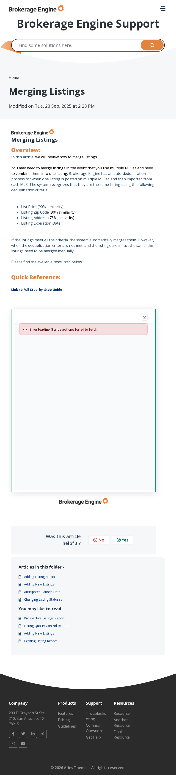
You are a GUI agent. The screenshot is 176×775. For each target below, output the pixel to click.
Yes (125, 540)
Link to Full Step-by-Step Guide (36, 289)
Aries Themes (76, 767)
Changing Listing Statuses (43, 599)
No (101, 540)
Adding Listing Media (39, 576)
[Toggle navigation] (162, 9)
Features (65, 713)
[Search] (152, 45)
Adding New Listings (39, 584)
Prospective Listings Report (44, 618)
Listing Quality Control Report (46, 626)
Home (14, 77)
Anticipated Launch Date (42, 592)
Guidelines (67, 726)
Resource (122, 713)
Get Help (93, 737)
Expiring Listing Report (40, 641)
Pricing (64, 719)
